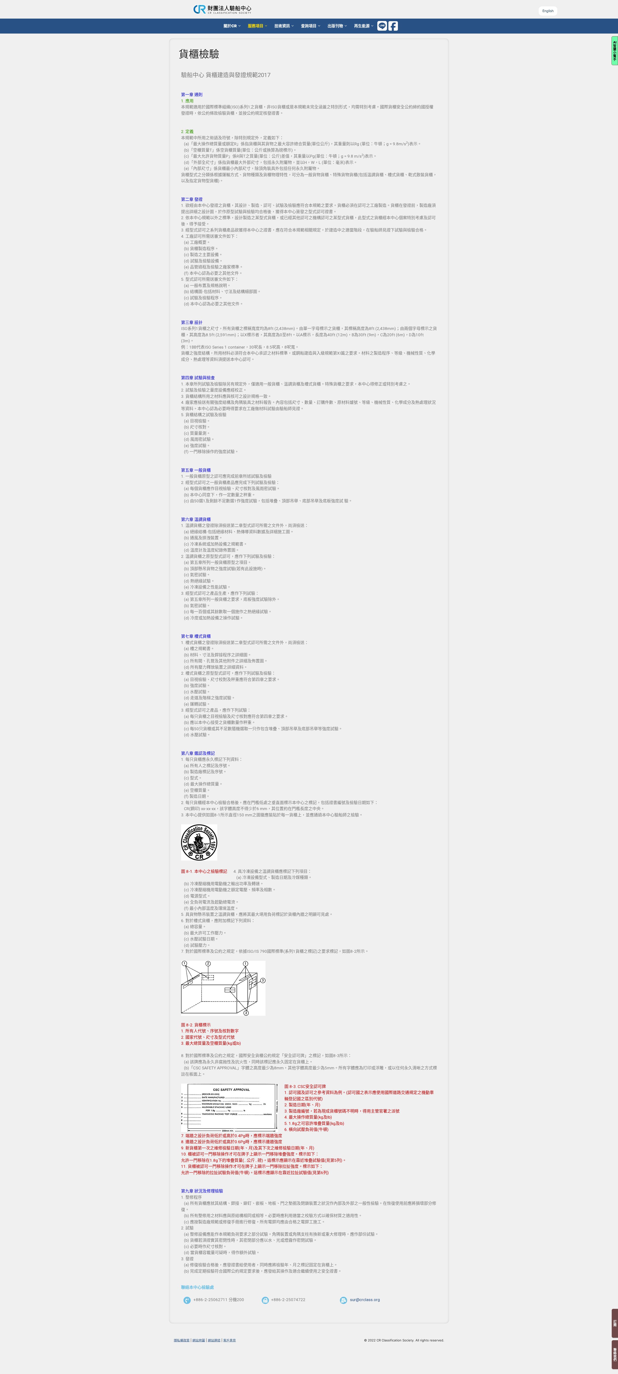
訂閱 (615, 1323)
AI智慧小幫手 (615, 50)
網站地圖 (198, 1340)
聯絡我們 (615, 1354)
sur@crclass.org (365, 1299)
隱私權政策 (182, 1340)
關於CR (230, 25)
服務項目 (255, 25)
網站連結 (214, 1340)
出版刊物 (335, 25)
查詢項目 (308, 25)
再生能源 (362, 25)
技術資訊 (282, 25)
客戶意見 (229, 1340)
